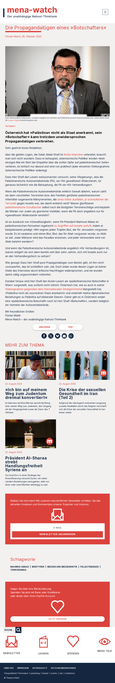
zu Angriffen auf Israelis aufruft (72, 225)
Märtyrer (38, 566)
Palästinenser (89, 566)
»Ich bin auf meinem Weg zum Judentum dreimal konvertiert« (26, 393)
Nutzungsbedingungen (63, 668)
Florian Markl (13, 36)
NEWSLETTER (11, 653)
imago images (14, 120)
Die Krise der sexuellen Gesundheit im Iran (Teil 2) (82, 393)
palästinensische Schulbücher (23, 207)
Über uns (8, 668)
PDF (70, 327)
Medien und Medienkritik (62, 566)
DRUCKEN (44, 327)
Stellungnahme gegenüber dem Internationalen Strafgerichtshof (43, 289)
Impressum (23, 668)
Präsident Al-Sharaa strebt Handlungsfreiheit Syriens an (26, 464)
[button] (44, 336)
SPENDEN (73, 653)
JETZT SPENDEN (57, 619)
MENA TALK (104, 650)
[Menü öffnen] (105, 12)
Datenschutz (39, 668)
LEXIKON (43, 653)
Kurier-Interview (73, 154)
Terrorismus (18, 570)
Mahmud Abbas (19, 566)
